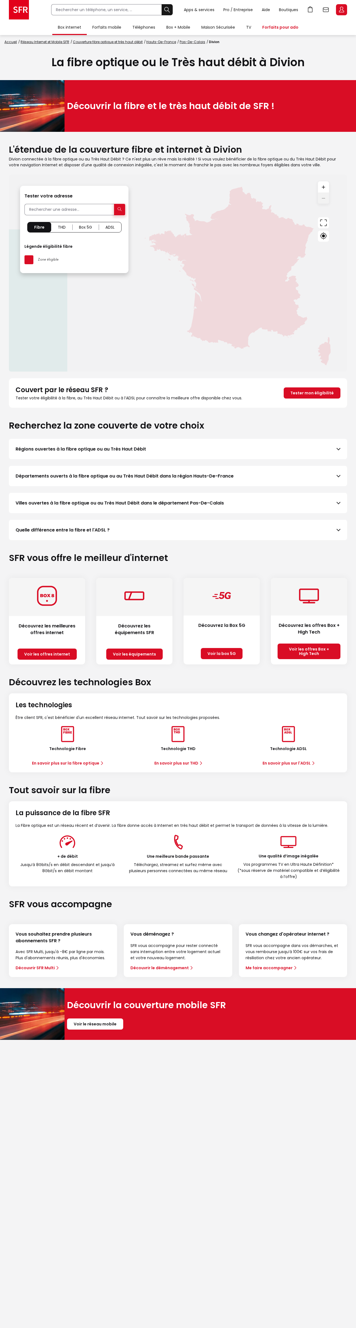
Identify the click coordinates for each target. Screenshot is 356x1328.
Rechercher (167, 9)
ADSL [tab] (110, 227)
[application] (178, 273)
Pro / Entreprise (238, 10)
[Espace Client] (341, 10)
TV (248, 27)
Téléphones (143, 27)
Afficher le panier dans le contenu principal (310, 9)
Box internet (69, 27)
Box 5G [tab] (85, 227)
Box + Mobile (178, 27)
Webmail (326, 9)
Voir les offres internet (47, 654)
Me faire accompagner (269, 967)
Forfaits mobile (106, 27)
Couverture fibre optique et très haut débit (108, 41)
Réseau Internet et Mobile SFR (45, 41)
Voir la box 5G (221, 653)
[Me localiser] (323, 236)
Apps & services (199, 10)
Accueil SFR (19, 9)
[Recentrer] (323, 222)
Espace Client (341, 10)
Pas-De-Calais (192, 41)
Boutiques (288, 10)
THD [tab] (62, 227)
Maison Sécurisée (218, 27)
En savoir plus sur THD (176, 763)
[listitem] (178, 449)
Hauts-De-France (161, 41)
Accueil (10, 41)
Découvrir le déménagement (159, 967)
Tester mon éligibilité (312, 393)
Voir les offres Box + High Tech (309, 651)
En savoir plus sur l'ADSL (287, 763)
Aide (266, 10)
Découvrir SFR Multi (35, 967)
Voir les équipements (134, 654)
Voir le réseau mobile (95, 1024)
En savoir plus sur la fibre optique (65, 763)
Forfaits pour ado (280, 27)
